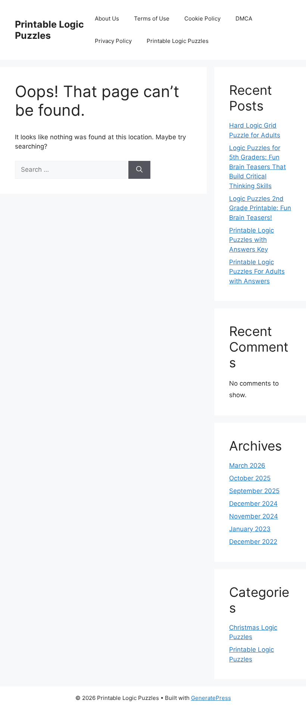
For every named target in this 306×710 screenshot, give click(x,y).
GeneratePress (211, 697)
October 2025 (250, 478)
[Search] (139, 170)
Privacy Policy (113, 40)
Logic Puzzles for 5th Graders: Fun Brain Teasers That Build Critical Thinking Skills (257, 167)
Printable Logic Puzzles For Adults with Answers (257, 271)
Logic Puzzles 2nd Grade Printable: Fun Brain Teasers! (260, 208)
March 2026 (247, 465)
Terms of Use (151, 18)
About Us (107, 18)
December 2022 (253, 541)
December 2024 (253, 503)
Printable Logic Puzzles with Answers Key (251, 240)
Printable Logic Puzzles (49, 30)
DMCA (243, 18)
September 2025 (254, 491)
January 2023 (250, 529)
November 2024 (253, 516)
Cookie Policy (202, 18)
